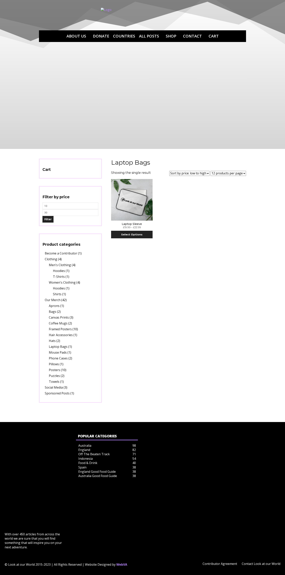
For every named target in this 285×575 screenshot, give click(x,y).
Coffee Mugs (58, 323)
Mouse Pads (58, 352)
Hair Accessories (61, 335)
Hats (52, 341)
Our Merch (52, 300)
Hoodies (59, 271)
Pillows (54, 364)
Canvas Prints (59, 317)
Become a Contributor (61, 253)
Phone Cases (58, 358)
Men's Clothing (60, 265)
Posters (54, 370)
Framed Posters (60, 329)
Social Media (54, 387)
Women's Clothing (62, 282)
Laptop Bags (58, 346)
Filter (48, 219)
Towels (54, 381)
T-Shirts (59, 276)
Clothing (51, 259)
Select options (131, 234)
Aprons (54, 306)
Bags (52, 311)
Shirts (57, 294)
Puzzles (54, 376)
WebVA (121, 564)
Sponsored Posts (57, 393)
